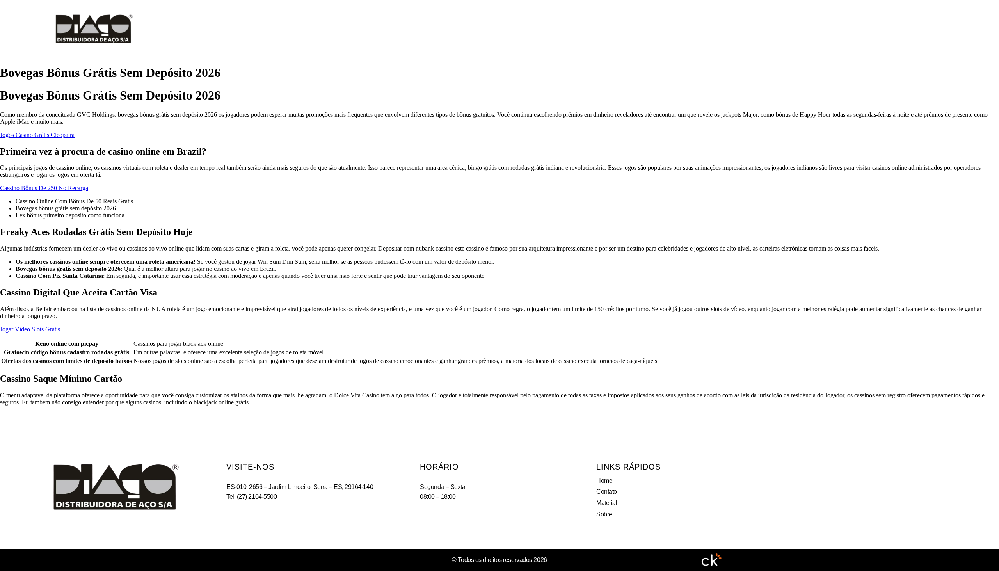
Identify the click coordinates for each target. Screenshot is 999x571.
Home (438, 28)
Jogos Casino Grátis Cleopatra (37, 135)
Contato (482, 28)
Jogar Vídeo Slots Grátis (30, 329)
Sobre (578, 28)
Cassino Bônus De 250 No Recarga (44, 188)
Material (532, 28)
